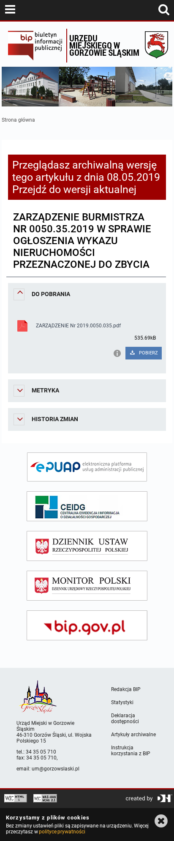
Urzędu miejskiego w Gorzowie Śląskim (104, 45)
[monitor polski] (87, 586)
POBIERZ (148, 353)
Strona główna (18, 120)
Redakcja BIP (126, 689)
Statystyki (122, 702)
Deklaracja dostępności (125, 718)
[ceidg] (87, 506)
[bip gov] (87, 625)
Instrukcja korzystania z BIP (130, 751)
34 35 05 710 (41, 752)
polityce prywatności (62, 832)
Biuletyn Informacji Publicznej (35, 46)
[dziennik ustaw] (87, 546)
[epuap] (87, 467)
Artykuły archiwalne (133, 735)
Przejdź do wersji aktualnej (74, 189)
